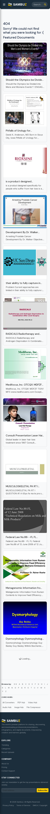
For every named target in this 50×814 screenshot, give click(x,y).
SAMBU (20, 4)
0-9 (15, 684)
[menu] (4, 4)
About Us (5, 764)
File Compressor (34, 707)
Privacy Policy (8, 805)
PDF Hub (21, 702)
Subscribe (42, 790)
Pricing (4, 767)
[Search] (45, 4)
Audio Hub (7, 707)
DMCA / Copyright (40, 805)
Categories (6, 749)
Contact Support (8, 771)
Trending (5, 745)
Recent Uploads (8, 752)
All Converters (8, 702)
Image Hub (19, 707)
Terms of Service (23, 805)
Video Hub (32, 702)
